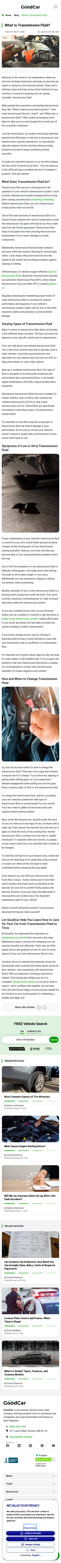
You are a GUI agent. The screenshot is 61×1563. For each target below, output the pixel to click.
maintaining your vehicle (14, 937)
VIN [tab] (22, 1031)
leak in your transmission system (21, 618)
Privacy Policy (30, 1527)
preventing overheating (42, 199)
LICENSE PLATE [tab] (34, 1031)
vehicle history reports (23, 981)
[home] (27, 6)
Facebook (39, 1007)
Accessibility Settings (20, 1436)
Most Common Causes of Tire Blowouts (27, 1096)
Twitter (44, 1007)
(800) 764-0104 (17, 1426)
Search (53, 1040)
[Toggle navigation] (55, 6)
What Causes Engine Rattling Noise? (25, 1146)
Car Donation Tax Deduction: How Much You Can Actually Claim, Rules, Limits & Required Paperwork (29, 1265)
